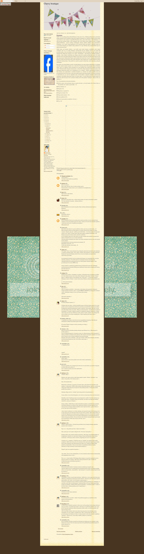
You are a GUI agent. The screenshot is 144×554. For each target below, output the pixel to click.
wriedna (63, 273)
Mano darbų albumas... (48, 89)
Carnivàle (47, 129)
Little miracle (48, 127)
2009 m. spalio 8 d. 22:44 (65, 283)
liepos (47, 136)
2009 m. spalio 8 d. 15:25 (65, 270)
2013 (46, 116)
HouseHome (64, 503)
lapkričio (47, 124)
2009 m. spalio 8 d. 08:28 (65, 180)
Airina (63, 249)
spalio (47, 126)
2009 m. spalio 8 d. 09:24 (65, 195)
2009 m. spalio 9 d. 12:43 (65, 354)
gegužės (47, 139)
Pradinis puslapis (78, 531)
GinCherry (47, 152)
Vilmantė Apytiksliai (66, 176)
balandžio (48, 140)
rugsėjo (47, 133)
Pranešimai (48, 45)
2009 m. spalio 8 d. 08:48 (65, 189)
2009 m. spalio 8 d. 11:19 (65, 215)
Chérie (63, 301)
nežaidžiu (64, 218)
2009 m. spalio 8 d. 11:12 (65, 210)
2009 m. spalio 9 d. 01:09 (65, 298)
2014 (46, 114)
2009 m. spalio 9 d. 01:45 (65, 315)
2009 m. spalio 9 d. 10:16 (65, 340)
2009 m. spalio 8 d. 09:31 (65, 202)
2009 (46, 121)
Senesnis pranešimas (96, 531)
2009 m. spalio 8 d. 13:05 (65, 224)
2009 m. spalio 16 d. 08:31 (65, 525)
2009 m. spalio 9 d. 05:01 (65, 326)
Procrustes (48, 131)
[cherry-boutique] (48, 72)
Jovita (63, 198)
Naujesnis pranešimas (61, 531)
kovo (47, 142)
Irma (63, 192)
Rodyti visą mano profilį (48, 171)
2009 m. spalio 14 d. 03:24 (65, 493)
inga (62, 286)
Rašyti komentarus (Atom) (67, 534)
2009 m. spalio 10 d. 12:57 (65, 361)
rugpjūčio (48, 134)
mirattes (63, 183)
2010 (46, 120)
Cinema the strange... (49, 130)
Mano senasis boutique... (48, 93)
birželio (47, 137)
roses (60, 170)
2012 (46, 117)
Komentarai (48, 47)
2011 (46, 119)
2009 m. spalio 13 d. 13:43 (65, 487)
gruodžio (48, 123)
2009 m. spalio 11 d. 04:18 (65, 420)
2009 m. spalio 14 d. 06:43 (65, 517)
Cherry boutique (51, 3)
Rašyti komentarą (60, 528)
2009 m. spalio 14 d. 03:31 (65, 500)
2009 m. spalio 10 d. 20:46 (65, 370)
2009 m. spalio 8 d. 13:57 (65, 246)
